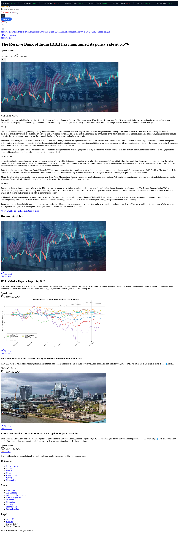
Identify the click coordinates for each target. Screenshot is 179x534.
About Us (10, 519)
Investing (10, 500)
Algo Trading (11, 493)
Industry (79, 32)
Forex (26, 32)
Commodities (34, 32)
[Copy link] (3, 60)
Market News (6, 32)
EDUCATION (61, 32)
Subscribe (6, 19)
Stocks (21, 32)
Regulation (71, 32)
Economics (50, 32)
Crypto (42, 32)
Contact (9, 521)
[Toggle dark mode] (3, 16)
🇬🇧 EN (14, 12)
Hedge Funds (11, 507)
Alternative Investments (16, 495)
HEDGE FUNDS (90, 32)
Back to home (10, 35)
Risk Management (13, 497)
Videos (6, 12)
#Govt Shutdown (8, 211)
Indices (15, 32)
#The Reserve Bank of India (27, 211)
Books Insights (104, 32)
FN (5, 451)
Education (10, 490)
